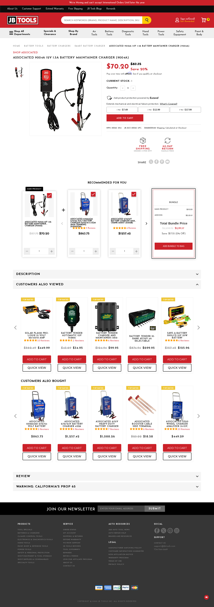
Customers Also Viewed (40, 284)
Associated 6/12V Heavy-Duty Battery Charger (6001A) (107, 424)
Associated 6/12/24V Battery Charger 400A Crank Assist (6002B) (72, 424)
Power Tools (161, 33)
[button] (62, 223)
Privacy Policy (116, 564)
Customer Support (31, 9)
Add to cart (37, 359)
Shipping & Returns (73, 536)
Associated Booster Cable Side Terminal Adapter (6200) (142, 424)
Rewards (110, 9)
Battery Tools (109, 33)
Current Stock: (119, 81)
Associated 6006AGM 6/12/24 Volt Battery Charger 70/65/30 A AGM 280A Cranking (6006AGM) (37, 424)
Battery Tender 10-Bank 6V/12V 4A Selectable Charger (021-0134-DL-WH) (142, 338)
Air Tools (94, 33)
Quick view (37, 368)
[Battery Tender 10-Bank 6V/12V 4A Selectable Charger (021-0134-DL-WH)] (142, 319)
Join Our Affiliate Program (77, 559)
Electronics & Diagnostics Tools (35, 539)
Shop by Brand (73, 33)
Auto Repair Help (117, 533)
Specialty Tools (26, 563)
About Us (12, 9)
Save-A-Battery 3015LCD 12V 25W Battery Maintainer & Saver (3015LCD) (177, 335)
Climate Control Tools (30, 536)
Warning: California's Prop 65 (46, 486)
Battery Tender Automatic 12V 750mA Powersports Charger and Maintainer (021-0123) (72, 335)
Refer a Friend (70, 556)
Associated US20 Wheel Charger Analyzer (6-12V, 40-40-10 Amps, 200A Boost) (177, 424)
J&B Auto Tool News (119, 530)
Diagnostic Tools (128, 33)
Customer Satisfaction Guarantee (126, 551)
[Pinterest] (162, 162)
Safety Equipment (180, 33)
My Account (69, 533)
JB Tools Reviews (72, 546)
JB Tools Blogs (94, 9)
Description (28, 274)
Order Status (69, 530)
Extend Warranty (55, 9)
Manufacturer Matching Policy (125, 548)
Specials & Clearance (50, 33)
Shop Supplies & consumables (33, 559)
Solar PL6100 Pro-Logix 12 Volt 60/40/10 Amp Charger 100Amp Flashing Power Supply (37, 335)
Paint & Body (199, 33)
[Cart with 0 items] (204, 20)
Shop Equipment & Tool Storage (35, 556)
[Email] (167, 162)
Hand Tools (145, 33)
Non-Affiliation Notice (121, 554)
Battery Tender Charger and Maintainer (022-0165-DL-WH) (107, 335)
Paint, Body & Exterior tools (33, 546)
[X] (151, 162)
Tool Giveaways (71, 549)
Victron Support (71, 543)
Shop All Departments (22, 33)
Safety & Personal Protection (34, 553)
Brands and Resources (120, 536)
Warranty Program (119, 558)
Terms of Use (115, 561)
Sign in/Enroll (187, 19)
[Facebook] (156, 162)
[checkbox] (49, 195)
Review (23, 476)
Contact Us (69, 566)
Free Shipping (75, 9)
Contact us (160, 543)
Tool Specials (25, 530)
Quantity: (112, 88)
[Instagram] (176, 530)
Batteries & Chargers (28, 533)
